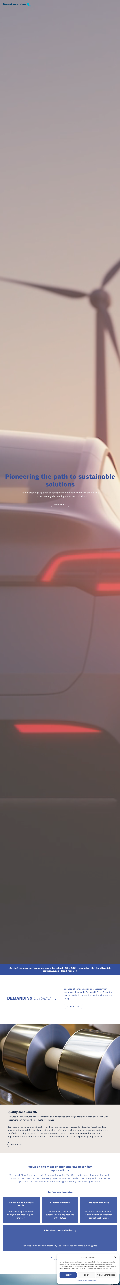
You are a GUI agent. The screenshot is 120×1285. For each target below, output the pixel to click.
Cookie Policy (81, 1280)
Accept (68, 1275)
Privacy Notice (92, 1280)
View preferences (106, 1275)
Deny (86, 1275)
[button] (115, 1257)
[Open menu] (115, 4)
